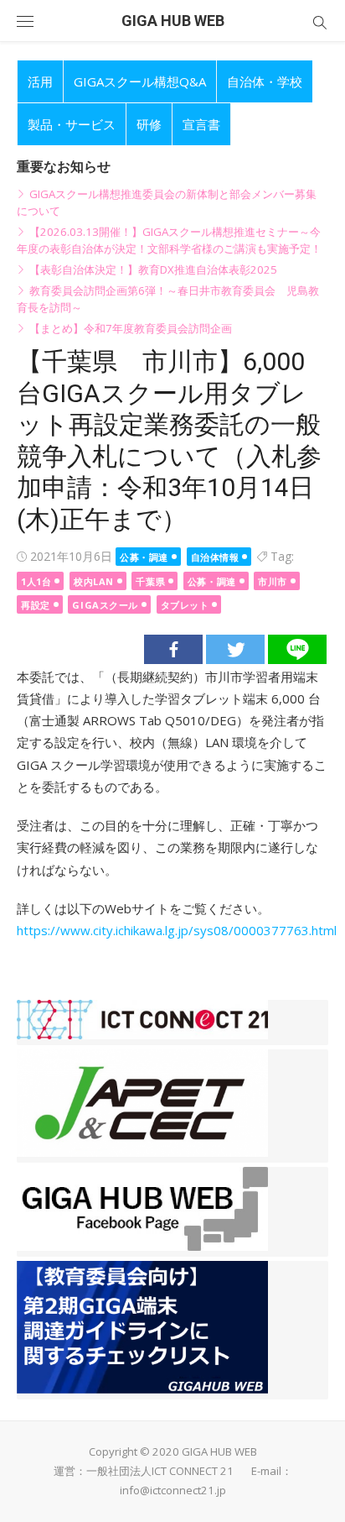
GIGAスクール (104, 605)
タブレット (185, 605)
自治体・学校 (264, 81)
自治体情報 (215, 557)
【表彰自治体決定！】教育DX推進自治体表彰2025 (153, 269)
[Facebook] (173, 649)
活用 (40, 81)
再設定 (35, 605)
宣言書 (201, 124)
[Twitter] (235, 649)
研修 (149, 124)
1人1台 (36, 581)
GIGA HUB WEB (172, 20)
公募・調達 (144, 557)
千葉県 (150, 581)
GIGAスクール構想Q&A (140, 81)
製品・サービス (72, 124)
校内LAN (94, 581)
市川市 (272, 581)
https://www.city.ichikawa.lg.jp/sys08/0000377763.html (177, 930)
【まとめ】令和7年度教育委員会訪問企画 (130, 328)
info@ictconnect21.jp (173, 1490)
